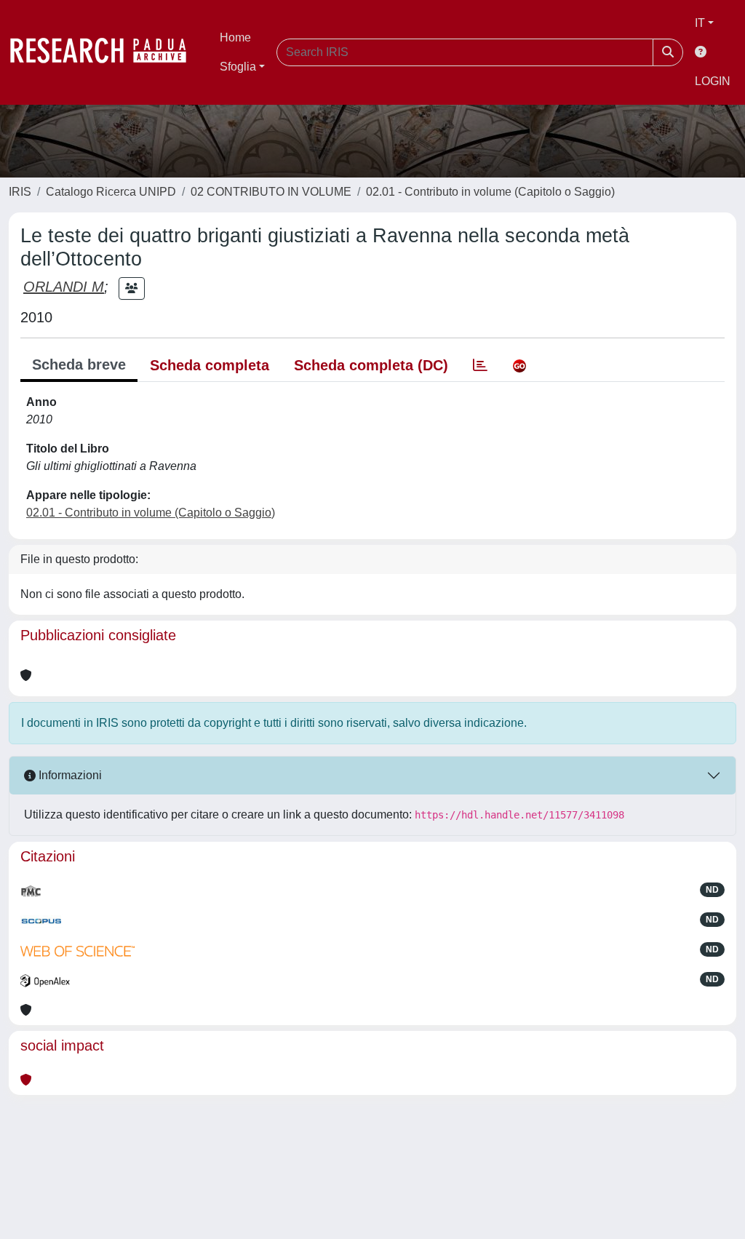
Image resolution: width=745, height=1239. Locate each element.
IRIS (20, 192)
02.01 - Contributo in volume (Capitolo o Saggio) (490, 192)
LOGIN (712, 81)
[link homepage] (105, 52)
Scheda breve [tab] (79, 364)
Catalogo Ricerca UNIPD (111, 192)
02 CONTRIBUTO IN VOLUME (271, 192)
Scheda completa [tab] (209, 365)
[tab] (480, 365)
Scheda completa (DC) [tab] (371, 365)
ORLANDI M (63, 287)
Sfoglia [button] (238, 66)
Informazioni (69, 775)
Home (235, 37)
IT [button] (700, 23)
